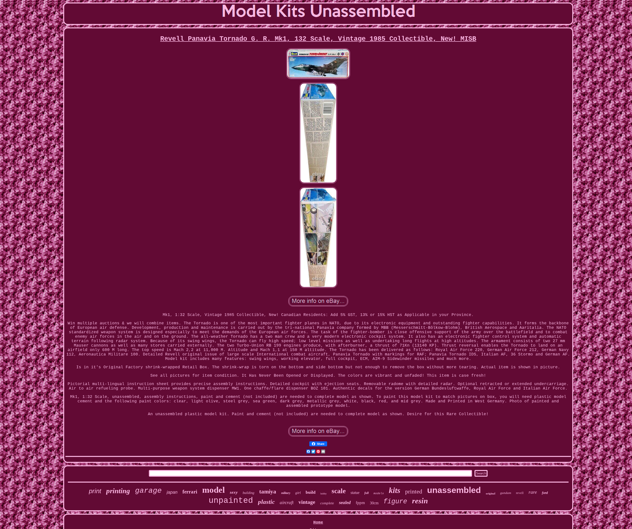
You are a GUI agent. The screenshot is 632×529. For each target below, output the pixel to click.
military (285, 493)
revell (520, 493)
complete (327, 503)
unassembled (454, 490)
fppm (360, 502)
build (311, 492)
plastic (266, 501)
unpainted (231, 500)
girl (298, 493)
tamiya (267, 492)
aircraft (287, 502)
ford (545, 493)
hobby (323, 493)
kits (394, 490)
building (248, 493)
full (366, 493)
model (213, 490)
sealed (345, 502)
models (379, 493)
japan (172, 492)
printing (118, 491)
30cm (374, 503)
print (95, 491)
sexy (234, 492)
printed (413, 491)
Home (318, 522)
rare (533, 492)
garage (148, 491)
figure (395, 501)
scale (339, 491)
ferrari (189, 492)
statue (355, 492)
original (490, 493)
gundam (505, 493)
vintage (306, 502)
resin (420, 500)
